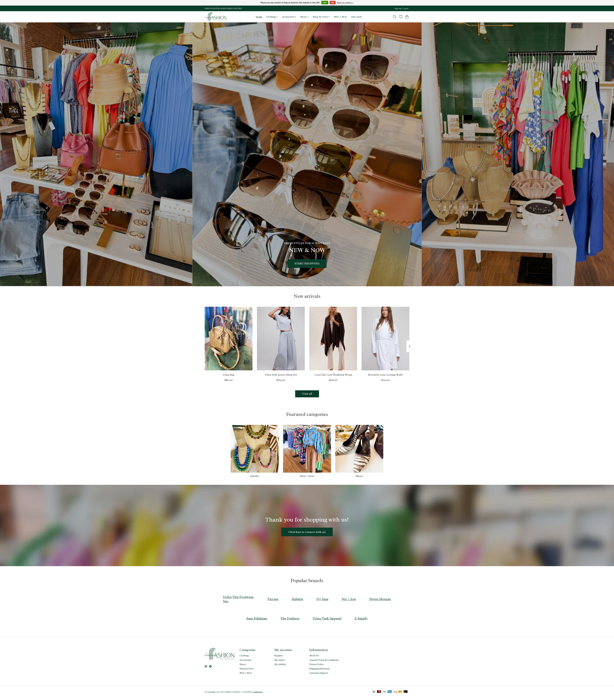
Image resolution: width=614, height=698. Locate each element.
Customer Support (318, 672)
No (332, 3)
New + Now (340, 16)
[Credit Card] (374, 692)
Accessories (245, 660)
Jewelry (254, 476)
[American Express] (390, 692)
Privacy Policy (316, 664)
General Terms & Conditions (323, 660)
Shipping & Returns (319, 668)
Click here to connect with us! (307, 532)
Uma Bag (228, 374)
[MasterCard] (379, 692)
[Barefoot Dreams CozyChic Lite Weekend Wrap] (333, 338)
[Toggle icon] (394, 17)
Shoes (359, 476)
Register (278, 655)
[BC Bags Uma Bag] (228, 338)
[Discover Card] (395, 692)
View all (307, 393)
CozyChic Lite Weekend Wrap (333, 374)
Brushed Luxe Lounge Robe (385, 374)
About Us (314, 655)
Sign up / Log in (401, 8)
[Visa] (384, 692)
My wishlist (280, 664)
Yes (325, 3)
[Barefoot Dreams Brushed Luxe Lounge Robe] (385, 338)
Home (259, 16)
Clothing (244, 655)
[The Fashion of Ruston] (216, 16)
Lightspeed (258, 692)
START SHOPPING (307, 263)
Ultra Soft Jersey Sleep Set (281, 374)
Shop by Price (247, 668)
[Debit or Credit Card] (406, 692)
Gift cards (356, 16)
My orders (279, 660)
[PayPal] (400, 692)
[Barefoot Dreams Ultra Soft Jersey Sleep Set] (281, 338)
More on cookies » (345, 3)
